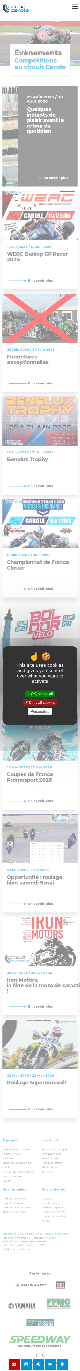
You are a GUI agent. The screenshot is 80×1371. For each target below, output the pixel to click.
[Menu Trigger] (75, 6)
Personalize (40, 711)
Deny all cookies (41, 702)
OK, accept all (41, 694)
